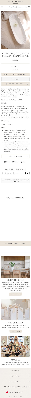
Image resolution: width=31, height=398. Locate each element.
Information (15, 376)
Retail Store (15, 381)
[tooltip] (27, 84)
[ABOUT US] (15, 346)
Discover (15, 370)
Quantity (15, 66)
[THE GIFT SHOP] (15, 309)
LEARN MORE (16, 294)
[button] (19, 173)
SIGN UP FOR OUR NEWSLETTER (15, 386)
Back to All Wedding (16, 243)
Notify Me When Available (15, 74)
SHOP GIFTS (15, 331)
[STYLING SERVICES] (15, 267)
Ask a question (15, 156)
